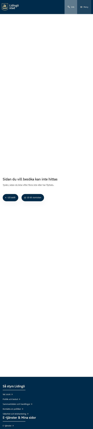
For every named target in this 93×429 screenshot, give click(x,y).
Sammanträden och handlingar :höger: (17, 404)
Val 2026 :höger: (8, 394)
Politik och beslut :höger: (11, 399)
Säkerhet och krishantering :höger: (15, 414)
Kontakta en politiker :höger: (13, 409)
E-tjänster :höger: (8, 425)
